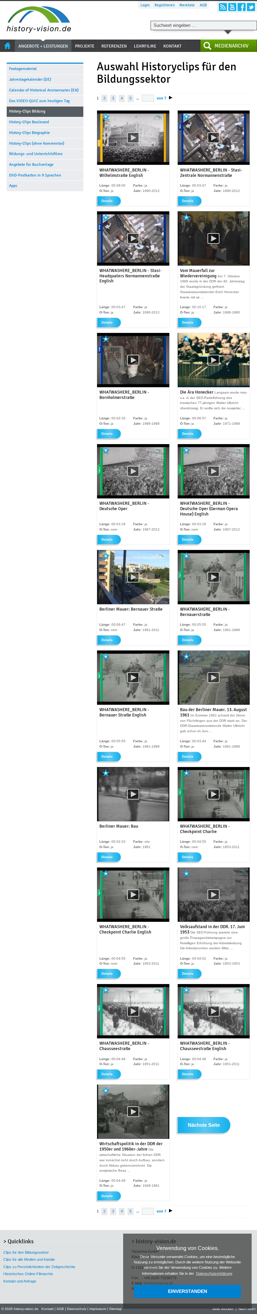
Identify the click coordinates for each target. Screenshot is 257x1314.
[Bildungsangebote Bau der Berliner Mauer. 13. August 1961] (214, 703)
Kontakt (47, 1309)
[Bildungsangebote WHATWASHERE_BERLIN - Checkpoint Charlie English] (133, 920)
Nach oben (247, 1309)
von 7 (161, 98)
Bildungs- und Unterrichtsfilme (36, 153)
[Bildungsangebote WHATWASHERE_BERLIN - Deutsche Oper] (133, 497)
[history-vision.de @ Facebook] (242, 7)
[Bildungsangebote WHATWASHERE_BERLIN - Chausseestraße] (133, 1037)
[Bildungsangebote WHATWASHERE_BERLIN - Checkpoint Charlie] (214, 820)
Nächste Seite (204, 1125)
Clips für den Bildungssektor (26, 1252)
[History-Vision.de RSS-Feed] (223, 7)
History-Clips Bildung (27, 111)
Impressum (97, 1309)
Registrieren (165, 5)
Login (145, 5)
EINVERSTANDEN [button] (187, 1291)
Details (107, 201)
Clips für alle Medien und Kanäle (29, 1259)
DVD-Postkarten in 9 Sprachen (35, 175)
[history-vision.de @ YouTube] (232, 7)
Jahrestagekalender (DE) (30, 79)
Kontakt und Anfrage (19, 1281)
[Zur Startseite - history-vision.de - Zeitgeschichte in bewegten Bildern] (35, 31)
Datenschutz (76, 1309)
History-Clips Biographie (29, 132)
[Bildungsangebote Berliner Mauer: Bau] (133, 820)
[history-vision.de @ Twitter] (251, 7)
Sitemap (115, 1309)
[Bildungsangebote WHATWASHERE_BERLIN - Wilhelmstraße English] (133, 164)
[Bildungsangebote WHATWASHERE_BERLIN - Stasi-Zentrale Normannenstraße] (214, 164)
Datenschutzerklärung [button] (214, 1273)
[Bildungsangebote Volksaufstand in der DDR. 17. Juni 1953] (214, 920)
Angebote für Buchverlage (31, 164)
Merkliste (187, 5)
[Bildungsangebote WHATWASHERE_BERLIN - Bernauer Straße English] (133, 703)
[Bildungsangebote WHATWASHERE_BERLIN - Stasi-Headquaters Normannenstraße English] (133, 264)
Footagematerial (23, 68)
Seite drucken (223, 1309)
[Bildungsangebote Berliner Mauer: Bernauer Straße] (133, 603)
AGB (203, 5)
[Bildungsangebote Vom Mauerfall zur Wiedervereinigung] (214, 264)
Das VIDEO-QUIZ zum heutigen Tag (39, 100)
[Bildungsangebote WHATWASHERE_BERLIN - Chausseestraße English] (214, 1037)
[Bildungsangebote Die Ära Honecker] (214, 386)
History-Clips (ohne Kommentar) (36, 143)
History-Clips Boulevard (29, 122)
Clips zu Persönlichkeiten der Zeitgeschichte (39, 1267)
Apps (13, 185)
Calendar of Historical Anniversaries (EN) (44, 90)
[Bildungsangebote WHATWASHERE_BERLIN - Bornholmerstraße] (133, 386)
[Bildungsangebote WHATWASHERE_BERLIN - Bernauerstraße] (214, 603)
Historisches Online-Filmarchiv (28, 1274)
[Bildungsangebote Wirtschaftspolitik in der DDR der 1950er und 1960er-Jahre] (133, 1137)
